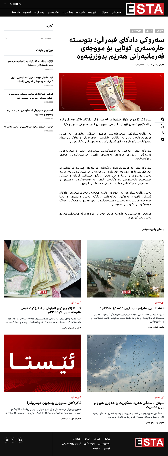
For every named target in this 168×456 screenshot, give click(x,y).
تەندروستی (104, 444)
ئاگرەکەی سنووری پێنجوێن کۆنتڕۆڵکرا (54, 403)
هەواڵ (107, 439)
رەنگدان (77, 439)
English (97, 448)
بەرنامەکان (89, 444)
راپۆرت (88, 439)
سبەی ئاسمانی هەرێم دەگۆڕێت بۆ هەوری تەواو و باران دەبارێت (129, 405)
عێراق (149, 30)
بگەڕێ (6, 38)
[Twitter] (13, 440)
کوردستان (136, 30)
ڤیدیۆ (107, 448)
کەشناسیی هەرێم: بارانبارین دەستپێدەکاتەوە (132, 308)
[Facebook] (20, 440)
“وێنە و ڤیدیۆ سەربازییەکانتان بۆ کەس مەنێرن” (28, 127)
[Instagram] (6, 440)
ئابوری (160, 30)
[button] (16, 4)
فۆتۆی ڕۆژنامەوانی (71, 444)
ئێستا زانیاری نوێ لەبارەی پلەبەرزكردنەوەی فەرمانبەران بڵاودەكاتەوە (51, 310)
